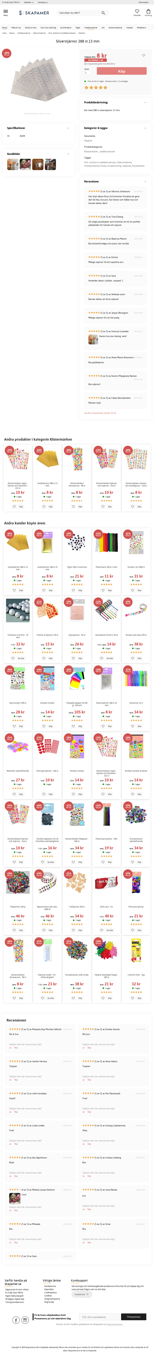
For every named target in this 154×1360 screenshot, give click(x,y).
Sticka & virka (30, 27)
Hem (4, 33)
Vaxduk (129, 27)
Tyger (77, 27)
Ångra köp (49, 1302)
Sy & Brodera (65, 27)
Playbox (88, 140)
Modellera (141, 27)
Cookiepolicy (50, 1292)
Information (143, 2)
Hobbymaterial (91, 27)
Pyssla (4, 27)
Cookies (48, 1295)
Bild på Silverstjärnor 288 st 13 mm (37, 114)
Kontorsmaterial (115, 27)
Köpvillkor (49, 1289)
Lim (103, 27)
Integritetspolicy (52, 1298)
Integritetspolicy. (114, 1324)
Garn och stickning (48, 27)
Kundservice (50, 1286)
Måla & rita (16, 27)
